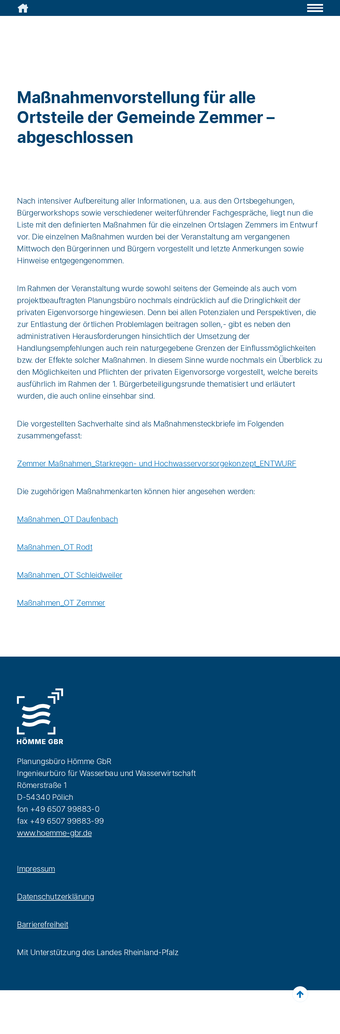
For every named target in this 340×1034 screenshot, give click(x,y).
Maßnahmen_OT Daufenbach (67, 519)
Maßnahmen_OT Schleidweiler (69, 575)
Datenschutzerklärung (55, 896)
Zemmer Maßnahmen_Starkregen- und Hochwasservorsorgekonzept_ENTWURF (156, 463)
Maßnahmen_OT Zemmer (61, 603)
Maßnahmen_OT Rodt (54, 547)
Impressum (36, 868)
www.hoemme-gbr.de (54, 833)
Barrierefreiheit (42, 924)
